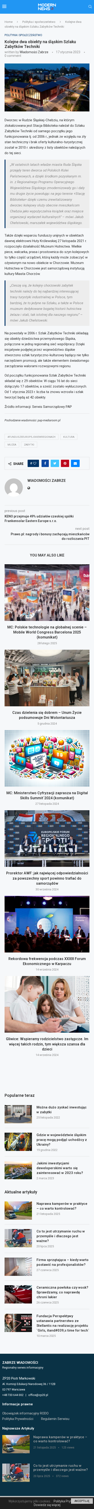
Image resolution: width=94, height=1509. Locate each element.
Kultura (68, 436)
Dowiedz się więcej (47, 1505)
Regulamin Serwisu (55, 1419)
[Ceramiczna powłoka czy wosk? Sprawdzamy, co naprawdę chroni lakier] (18, 1294)
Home (9, 22)
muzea (12, 444)
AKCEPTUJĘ (81, 1501)
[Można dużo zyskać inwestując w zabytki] (18, 1114)
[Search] (90, 7)
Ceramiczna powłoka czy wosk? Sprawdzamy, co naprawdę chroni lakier (62, 1292)
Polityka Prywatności (17, 1419)
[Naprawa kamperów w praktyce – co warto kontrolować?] (18, 1210)
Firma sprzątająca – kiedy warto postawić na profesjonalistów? (63, 1262)
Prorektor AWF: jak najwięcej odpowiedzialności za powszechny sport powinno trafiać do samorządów (47, 878)
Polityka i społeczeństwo (38, 22)
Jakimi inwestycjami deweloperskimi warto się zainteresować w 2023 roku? (60, 1168)
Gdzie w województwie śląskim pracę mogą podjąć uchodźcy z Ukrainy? (62, 1140)
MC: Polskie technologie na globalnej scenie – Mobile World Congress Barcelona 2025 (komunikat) (47, 632)
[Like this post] (34, 463)
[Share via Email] (75, 463)
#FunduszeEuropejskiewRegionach (31, 436)
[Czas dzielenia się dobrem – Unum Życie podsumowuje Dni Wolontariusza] (47, 678)
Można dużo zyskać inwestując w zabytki (62, 1109)
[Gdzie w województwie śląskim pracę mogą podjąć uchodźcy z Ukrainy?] (18, 1142)
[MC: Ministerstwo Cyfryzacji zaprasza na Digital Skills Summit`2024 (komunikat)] (47, 758)
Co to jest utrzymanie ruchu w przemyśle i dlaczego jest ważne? (61, 1236)
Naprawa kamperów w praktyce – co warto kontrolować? (62, 1206)
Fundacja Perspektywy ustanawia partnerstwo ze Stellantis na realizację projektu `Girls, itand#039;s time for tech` (63, 1323)
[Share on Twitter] (55, 463)
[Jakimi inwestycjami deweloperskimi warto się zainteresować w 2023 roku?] (18, 1170)
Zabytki (29, 444)
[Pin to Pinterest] (65, 463)
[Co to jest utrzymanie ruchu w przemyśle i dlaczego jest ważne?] (18, 1238)
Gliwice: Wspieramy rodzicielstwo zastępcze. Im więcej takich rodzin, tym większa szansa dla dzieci (47, 1044)
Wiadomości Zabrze (34, 52)
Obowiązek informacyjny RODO (25, 1413)
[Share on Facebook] (45, 463)
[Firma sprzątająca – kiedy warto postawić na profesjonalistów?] (18, 1267)
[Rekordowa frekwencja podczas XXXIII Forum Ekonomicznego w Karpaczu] (47, 924)
